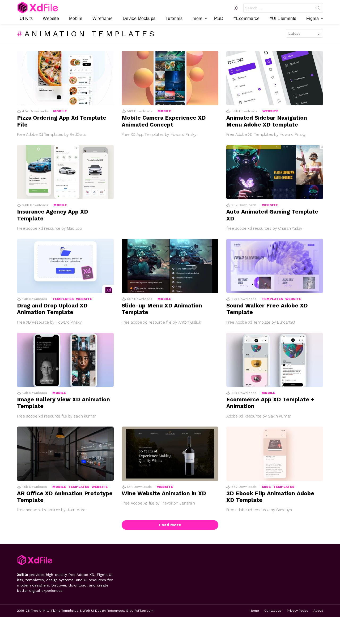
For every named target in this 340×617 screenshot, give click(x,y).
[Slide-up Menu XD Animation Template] (170, 266)
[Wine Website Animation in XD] (170, 454)
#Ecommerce (246, 18)
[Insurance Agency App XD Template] (65, 172)
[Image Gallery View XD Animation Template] (65, 360)
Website (51, 18)
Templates (63, 299)
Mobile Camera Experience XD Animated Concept (164, 121)
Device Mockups (139, 18)
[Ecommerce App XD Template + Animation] (274, 360)
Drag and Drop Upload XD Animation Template (52, 308)
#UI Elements (283, 18)
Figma (312, 18)
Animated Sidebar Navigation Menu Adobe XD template (266, 121)
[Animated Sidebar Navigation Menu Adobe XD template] (274, 78)
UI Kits (26, 18)
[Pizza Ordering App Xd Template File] (65, 78)
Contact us (273, 610)
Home (254, 610)
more (198, 18)
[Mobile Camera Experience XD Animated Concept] (170, 78)
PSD (218, 18)
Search (317, 9)
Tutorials (174, 18)
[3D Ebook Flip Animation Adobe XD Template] (274, 454)
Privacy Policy (297, 610)
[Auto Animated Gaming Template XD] (274, 172)
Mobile (75, 18)
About (318, 610)
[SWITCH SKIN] (236, 8)
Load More (170, 525)
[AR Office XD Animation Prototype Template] (65, 454)
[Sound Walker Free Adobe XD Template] (274, 266)
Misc (266, 487)
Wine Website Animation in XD (164, 493)
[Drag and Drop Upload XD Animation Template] (65, 266)
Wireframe (102, 18)
